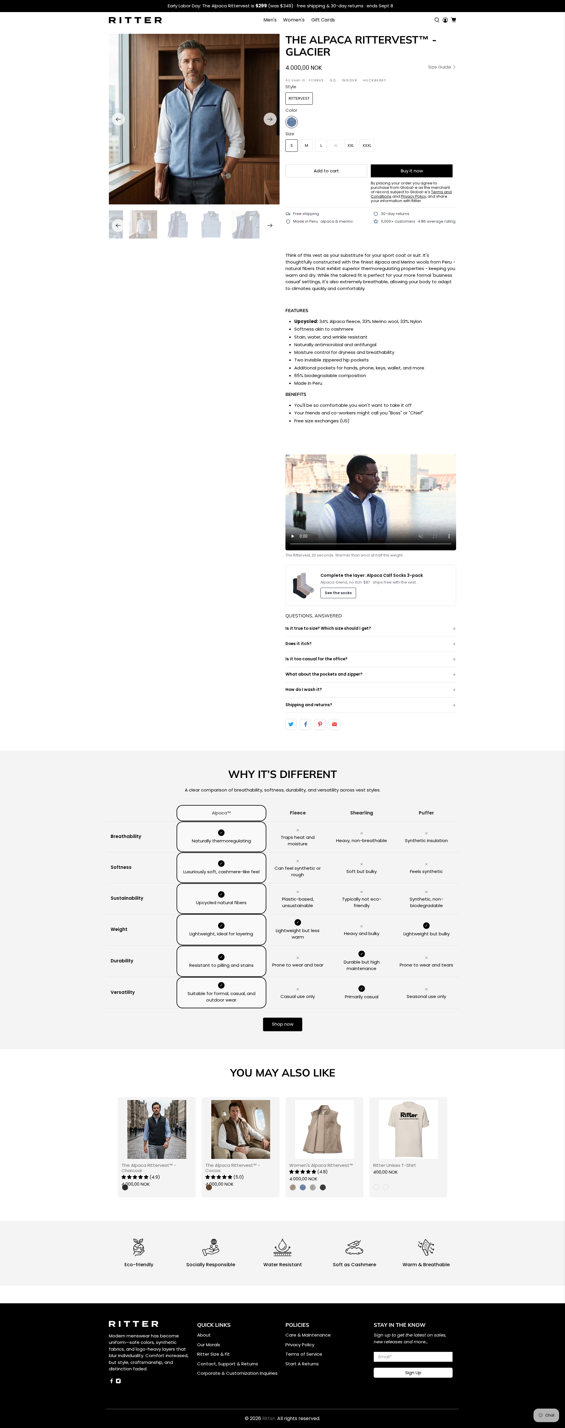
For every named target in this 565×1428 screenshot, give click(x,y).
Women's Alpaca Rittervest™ (321, 1165)
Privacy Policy (299, 1345)
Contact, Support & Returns (227, 1364)
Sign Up (413, 1372)
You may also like (282, 1072)
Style (290, 87)
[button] (135, 1177)
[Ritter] (135, 20)
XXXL (367, 145)
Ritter (268, 1418)
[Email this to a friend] (334, 724)
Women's (294, 19)
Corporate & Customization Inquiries (237, 1373)
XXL (351, 145)
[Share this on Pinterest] (320, 724)
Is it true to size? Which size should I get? (328, 628)
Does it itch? (298, 643)
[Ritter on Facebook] (111, 1382)
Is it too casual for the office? (316, 659)
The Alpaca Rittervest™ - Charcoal (149, 1167)
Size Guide (440, 67)
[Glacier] (291, 122)
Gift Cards (323, 19)
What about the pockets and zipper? (324, 674)
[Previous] (118, 119)
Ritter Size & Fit (213, 1354)
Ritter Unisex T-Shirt (394, 1165)
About (204, 1335)
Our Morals (208, 1345)
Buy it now (412, 171)
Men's (270, 19)
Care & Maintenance (308, 1335)
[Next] (270, 119)
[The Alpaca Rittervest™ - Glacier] (194, 119)
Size (289, 134)
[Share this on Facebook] (305, 724)
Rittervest (299, 98)
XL (336, 145)
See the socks (338, 592)
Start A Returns (302, 1364)
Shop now (282, 1024)
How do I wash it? (303, 689)
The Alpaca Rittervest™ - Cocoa (232, 1167)
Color (291, 110)
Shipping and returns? (308, 705)
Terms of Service (303, 1354)
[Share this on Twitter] (291, 724)
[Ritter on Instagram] (118, 1382)
